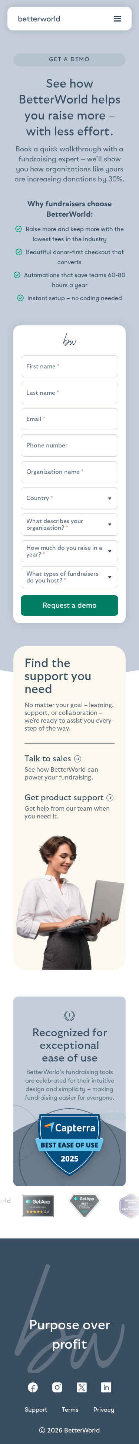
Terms (70, 1409)
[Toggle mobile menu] (117, 18)
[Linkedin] (106, 1387)
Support (36, 1409)
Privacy (104, 1409)
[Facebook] (33, 1387)
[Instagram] (57, 1387)
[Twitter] (82, 1387)
